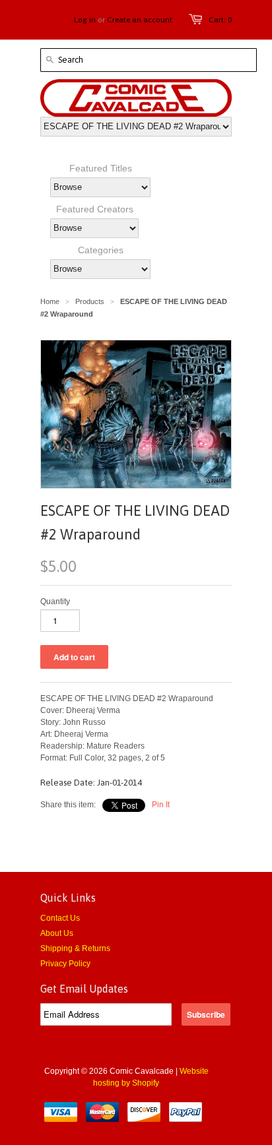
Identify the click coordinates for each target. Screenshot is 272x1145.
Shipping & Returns (75, 948)
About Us (56, 933)
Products (89, 301)
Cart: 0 (220, 19)
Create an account (139, 19)
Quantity (55, 601)
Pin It (161, 804)
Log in (85, 19)
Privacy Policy (65, 963)
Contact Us (60, 918)
